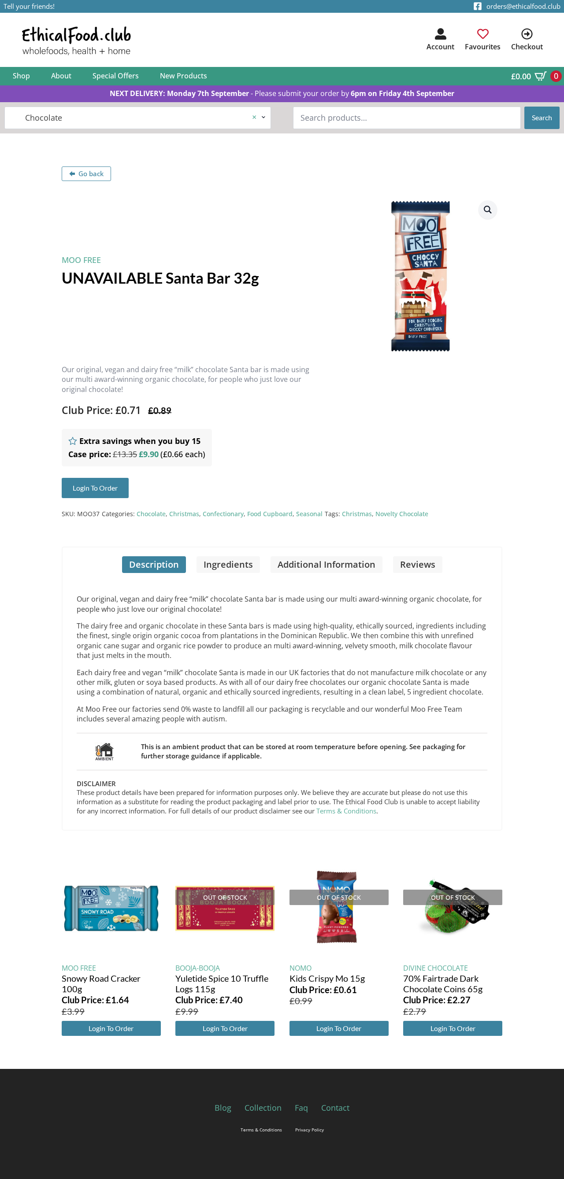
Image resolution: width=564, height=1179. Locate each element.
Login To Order (111, 1028)
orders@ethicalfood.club (523, 6)
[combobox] (137, 118)
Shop (21, 76)
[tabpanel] (282, 701)
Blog (223, 1107)
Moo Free (81, 260)
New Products (183, 76)
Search (542, 117)
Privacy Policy (309, 1130)
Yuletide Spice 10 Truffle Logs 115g (221, 983)
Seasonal (309, 514)
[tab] (154, 564)
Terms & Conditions (346, 810)
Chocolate (151, 514)
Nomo (300, 968)
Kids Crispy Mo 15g (327, 978)
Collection (263, 1107)
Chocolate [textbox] (134, 117)
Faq (301, 1107)
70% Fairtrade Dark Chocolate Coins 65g (442, 983)
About (61, 76)
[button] (488, 209)
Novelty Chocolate (401, 514)
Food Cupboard (270, 514)
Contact (335, 1107)
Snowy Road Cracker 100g (101, 983)
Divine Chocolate (435, 968)
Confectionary (223, 514)
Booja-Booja (197, 968)
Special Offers (116, 76)
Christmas (184, 514)
